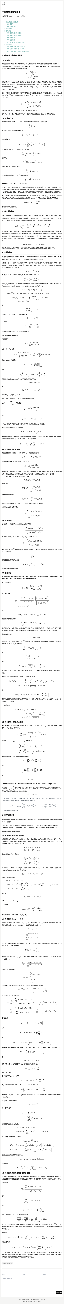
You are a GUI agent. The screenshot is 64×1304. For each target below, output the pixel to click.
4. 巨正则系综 (8, 44)
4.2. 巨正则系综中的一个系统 (15, 49)
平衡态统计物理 (7, 1263)
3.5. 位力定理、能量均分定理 (15, 42)
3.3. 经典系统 (11, 37)
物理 (3, 16)
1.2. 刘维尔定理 (11, 26)
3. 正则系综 (7, 31)
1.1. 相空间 (10, 24)
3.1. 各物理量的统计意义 (14, 33)
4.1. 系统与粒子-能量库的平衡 (16, 46)
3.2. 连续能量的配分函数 (14, 35)
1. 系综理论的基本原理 (11, 22)
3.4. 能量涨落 (11, 40)
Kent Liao (38, 1301)
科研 (6, 16)
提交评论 (59, 1292)
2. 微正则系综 (8, 28)
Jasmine (30, 1301)
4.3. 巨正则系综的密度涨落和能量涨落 (18, 51)
